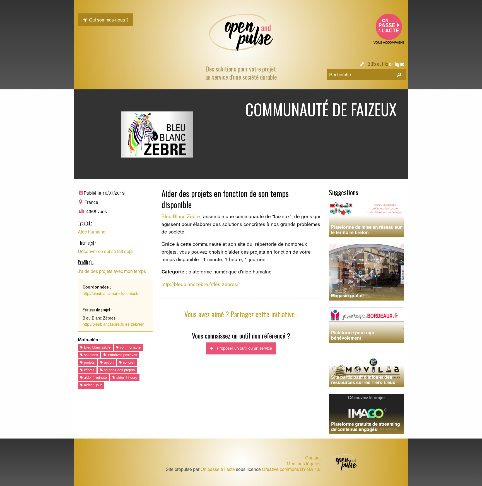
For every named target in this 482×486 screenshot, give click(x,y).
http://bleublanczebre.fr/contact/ (110, 293)
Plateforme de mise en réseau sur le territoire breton (366, 229)
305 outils (378, 63)
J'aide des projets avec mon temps (112, 271)
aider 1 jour (92, 384)
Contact (312, 457)
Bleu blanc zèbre (96, 347)
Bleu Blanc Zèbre (181, 216)
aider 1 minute (95, 377)
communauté (130, 347)
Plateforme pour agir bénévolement (352, 335)
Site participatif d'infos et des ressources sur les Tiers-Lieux (363, 379)
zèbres (88, 369)
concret (128, 362)
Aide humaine (91, 231)
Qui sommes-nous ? (108, 19)
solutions (90, 354)
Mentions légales (303, 463)
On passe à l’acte (218, 469)
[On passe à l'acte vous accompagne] (388, 28)
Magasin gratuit (347, 295)
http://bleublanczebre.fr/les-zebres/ (113, 324)
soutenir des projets (119, 369)
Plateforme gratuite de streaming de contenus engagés (365, 426)
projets (89, 362)
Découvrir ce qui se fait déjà (105, 251)
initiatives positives (121, 354)
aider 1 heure (126, 377)
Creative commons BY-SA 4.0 (291, 469)
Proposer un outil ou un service (242, 348)
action (108, 362)
